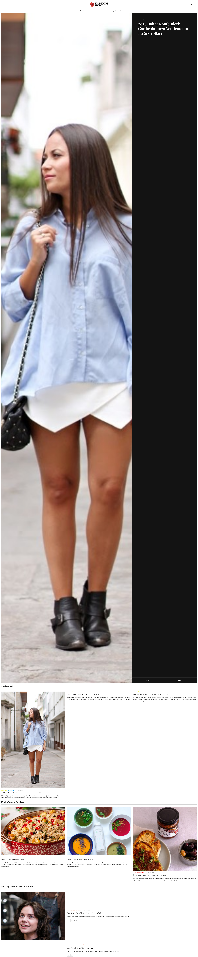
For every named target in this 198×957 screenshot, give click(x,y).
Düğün (95, 11)
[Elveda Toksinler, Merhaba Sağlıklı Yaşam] (99, 831)
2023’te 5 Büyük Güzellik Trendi (81, 947)
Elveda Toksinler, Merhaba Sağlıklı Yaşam (80, 860)
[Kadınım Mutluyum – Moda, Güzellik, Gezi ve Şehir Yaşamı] (99, 4)
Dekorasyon (103, 11)
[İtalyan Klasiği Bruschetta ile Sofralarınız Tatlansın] (165, 839)
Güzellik (82, 11)
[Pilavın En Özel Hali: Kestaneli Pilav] (33, 831)
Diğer (120, 11)
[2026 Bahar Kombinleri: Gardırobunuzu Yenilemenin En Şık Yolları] (33, 740)
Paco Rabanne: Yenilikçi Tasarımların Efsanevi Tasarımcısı (151, 694)
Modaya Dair (4, 790)
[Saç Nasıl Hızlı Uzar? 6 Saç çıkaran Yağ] (33, 916)
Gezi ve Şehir (112, 11)
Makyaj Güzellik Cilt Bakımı (74, 910)
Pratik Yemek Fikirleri (7, 857)
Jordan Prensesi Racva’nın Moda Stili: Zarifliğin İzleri (83, 694)
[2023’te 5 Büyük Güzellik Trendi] (68, 955)
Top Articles (11, 790)
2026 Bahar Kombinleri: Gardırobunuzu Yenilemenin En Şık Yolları (22, 793)
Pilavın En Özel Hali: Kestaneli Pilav (12, 860)
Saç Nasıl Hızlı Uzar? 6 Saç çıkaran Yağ (161, 26)
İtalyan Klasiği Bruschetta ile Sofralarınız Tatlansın (149, 875)
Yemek (89, 11)
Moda (75, 11)
